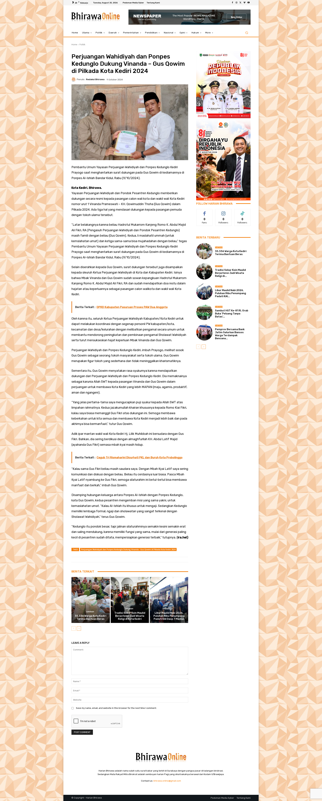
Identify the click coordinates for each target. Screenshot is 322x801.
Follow (223, 211)
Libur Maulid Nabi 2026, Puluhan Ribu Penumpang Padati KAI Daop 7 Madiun (168, 615)
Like (204, 211)
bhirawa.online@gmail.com (167, 781)
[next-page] (79, 628)
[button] (247, 33)
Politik (82, 44)
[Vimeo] (245, 3)
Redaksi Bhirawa (95, 79)
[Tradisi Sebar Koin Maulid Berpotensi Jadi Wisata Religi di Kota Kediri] (130, 600)
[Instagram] (236, 3)
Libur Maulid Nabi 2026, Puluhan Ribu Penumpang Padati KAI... (230, 293)
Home (74, 44)
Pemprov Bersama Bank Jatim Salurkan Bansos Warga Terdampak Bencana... (230, 334)
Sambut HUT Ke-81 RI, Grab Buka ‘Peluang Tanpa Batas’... (231, 313)
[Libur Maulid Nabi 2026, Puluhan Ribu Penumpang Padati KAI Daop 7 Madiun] (169, 600)
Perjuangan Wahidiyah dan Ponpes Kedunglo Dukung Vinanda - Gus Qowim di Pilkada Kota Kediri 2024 (128, 549)
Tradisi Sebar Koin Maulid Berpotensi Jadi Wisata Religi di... (230, 273)
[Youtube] (249, 3)
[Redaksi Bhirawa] (74, 79)
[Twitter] (240, 3)
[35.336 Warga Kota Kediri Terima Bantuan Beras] (90, 600)
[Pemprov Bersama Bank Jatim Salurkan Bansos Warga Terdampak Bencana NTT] (204, 332)
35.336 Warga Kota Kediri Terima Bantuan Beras (90, 617)
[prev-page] (73, 628)
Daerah (90, 612)
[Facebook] (232, 3)
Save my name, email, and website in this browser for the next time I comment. (116, 708)
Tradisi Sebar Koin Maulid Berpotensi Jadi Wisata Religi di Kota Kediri (129, 615)
